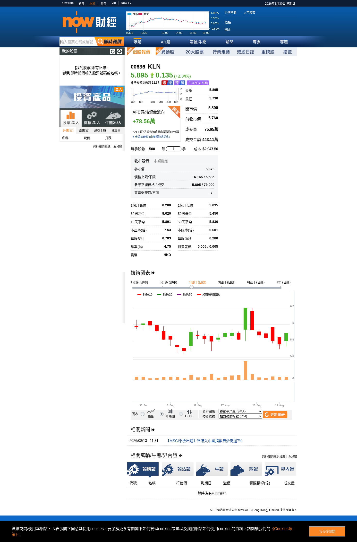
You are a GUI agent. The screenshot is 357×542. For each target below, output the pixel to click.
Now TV (126, 3)
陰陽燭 (170, 416)
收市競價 (141, 161)
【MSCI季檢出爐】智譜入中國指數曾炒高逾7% (204, 441)
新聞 (82, 3)
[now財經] (92, 21)
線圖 (151, 416)
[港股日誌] (245, 51)
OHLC (189, 416)
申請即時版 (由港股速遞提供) (152, 136)
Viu (113, 3)
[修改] (119, 51)
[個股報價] (141, 51)
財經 (92, 3)
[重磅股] (268, 51)
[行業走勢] (221, 51)
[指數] (287, 51)
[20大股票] (194, 51)
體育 (103, 3)
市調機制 (161, 161)
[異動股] (168, 51)
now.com (68, 3)
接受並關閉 (327, 531)
